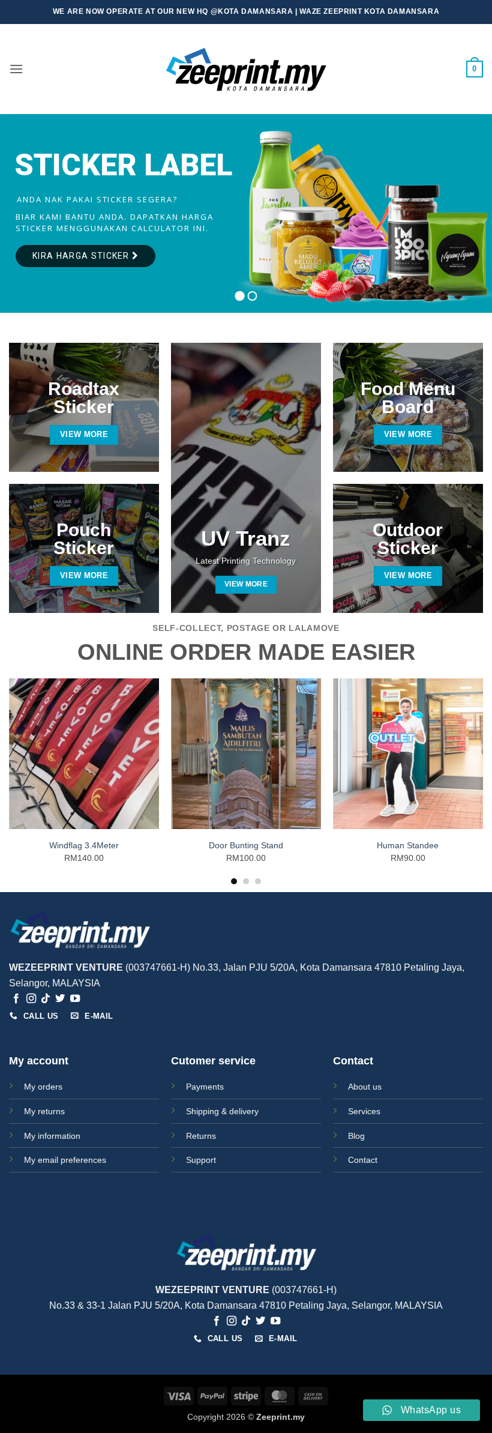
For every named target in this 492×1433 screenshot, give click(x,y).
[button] (16, 68)
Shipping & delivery (222, 1111)
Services (364, 1111)
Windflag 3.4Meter (84, 845)
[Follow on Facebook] (16, 999)
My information (52, 1136)
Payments (205, 1086)
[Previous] (10, 780)
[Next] (482, 780)
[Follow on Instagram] (31, 999)
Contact (362, 1160)
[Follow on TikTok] (45, 999)
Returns (201, 1136)
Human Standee (408, 845)
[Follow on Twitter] (60, 999)
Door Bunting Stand (246, 845)
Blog (356, 1136)
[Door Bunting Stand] (246, 753)
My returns (44, 1111)
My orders (43, 1086)
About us (365, 1086)
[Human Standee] (408, 753)
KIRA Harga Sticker (82, 256)
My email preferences (65, 1160)
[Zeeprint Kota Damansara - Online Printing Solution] (246, 69)
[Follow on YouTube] (75, 999)
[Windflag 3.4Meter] (84, 753)
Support (201, 1160)
